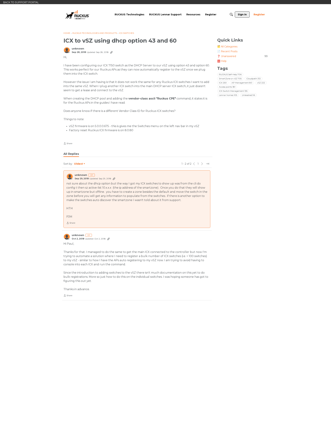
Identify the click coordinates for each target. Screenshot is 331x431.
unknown (78, 48)
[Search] (231, 14)
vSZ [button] (261, 82)
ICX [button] (223, 82)
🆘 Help (222, 61)
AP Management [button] (242, 82)
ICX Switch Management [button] (233, 91)
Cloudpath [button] (253, 78)
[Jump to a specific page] (207, 164)
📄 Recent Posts (227, 51)
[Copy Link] (111, 52)
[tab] (71, 154)
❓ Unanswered (242, 56)
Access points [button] (227, 87)
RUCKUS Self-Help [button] (230, 74)
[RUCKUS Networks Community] (77, 14)
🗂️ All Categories (227, 46)
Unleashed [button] (248, 95)
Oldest (78, 164)
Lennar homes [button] (228, 95)
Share (67, 144)
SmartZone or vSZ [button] (230, 78)
